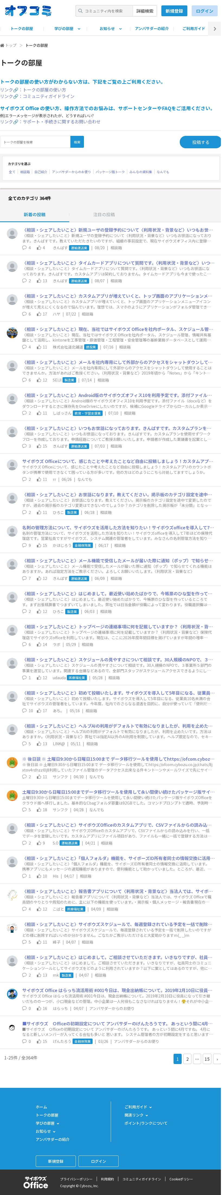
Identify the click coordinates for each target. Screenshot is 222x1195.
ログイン (204, 11)
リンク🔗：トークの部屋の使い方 (33, 89)
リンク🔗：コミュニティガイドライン (37, 96)
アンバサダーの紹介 (152, 28)
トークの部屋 (21, 28)
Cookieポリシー (181, 1179)
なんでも (163, 171)
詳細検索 (145, 11)
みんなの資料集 (140, 171)
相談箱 (25, 171)
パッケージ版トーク (110, 171)
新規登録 (174, 11)
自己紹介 (40, 171)
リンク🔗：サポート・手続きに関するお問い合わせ (50, 121)
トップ (11, 45)
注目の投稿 (104, 214)
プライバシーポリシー (76, 1179)
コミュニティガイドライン (141, 1179)
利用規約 (107, 1179)
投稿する (201, 142)
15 (207, 1059)
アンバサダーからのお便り (71, 171)
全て (12, 171)
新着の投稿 (34, 214)
